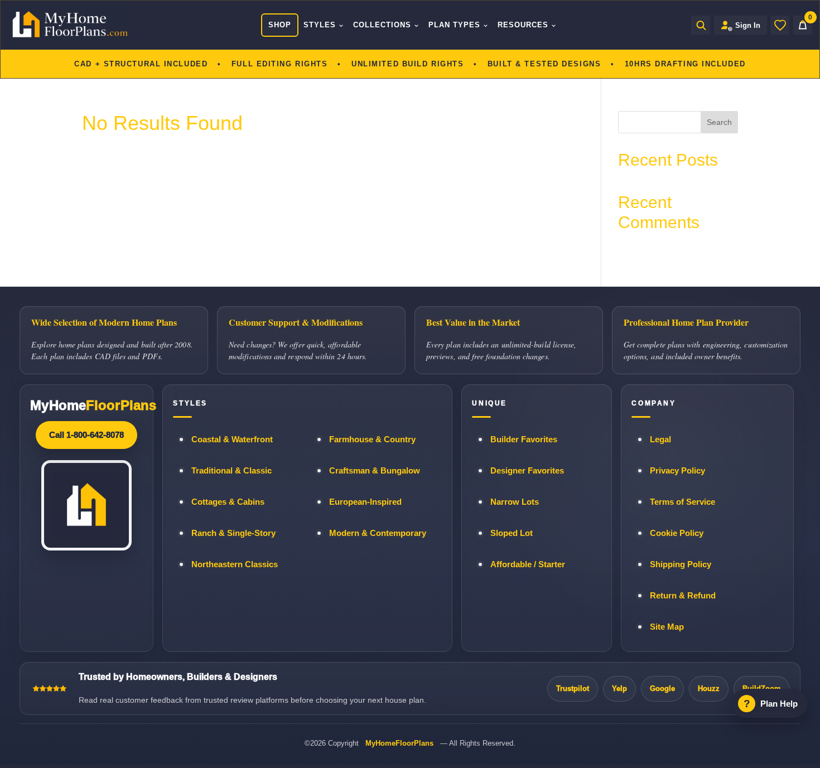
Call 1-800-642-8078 (86, 434)
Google (662, 688)
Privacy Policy (677, 470)
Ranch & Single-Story (233, 533)
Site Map (667, 626)
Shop (279, 25)
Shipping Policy (680, 564)
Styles (319, 25)
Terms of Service (682, 501)
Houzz (709, 688)
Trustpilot (572, 688)
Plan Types (454, 25)
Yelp (619, 688)
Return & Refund (683, 595)
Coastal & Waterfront (232, 439)
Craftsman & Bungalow (374, 470)
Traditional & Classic (231, 470)
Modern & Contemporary (377, 533)
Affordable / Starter (527, 564)
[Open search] (700, 25)
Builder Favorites (523, 439)
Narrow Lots (514, 501)
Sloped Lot (511, 533)
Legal (660, 439)
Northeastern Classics (234, 564)
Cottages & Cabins (227, 501)
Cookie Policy (676, 533)
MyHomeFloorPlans (399, 743)
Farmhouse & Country (372, 439)
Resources (523, 25)
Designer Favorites (527, 470)
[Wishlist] (779, 25)
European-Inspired (365, 501)
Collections (382, 25)
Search (719, 122)
